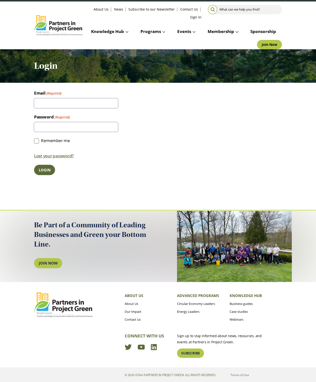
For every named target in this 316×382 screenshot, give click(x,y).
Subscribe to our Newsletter (151, 9)
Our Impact (133, 311)
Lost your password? (54, 156)
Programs (150, 31)
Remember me (55, 140)
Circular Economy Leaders (196, 303)
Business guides (241, 303)
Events (184, 31)
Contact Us (189, 9)
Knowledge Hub (107, 31)
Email (39, 93)
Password (44, 117)
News (118, 9)
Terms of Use (240, 375)
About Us (101, 9)
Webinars (236, 319)
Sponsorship (263, 31)
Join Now (269, 44)
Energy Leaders (188, 311)
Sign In (195, 17)
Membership (221, 31)
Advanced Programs (198, 295)
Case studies (239, 311)
